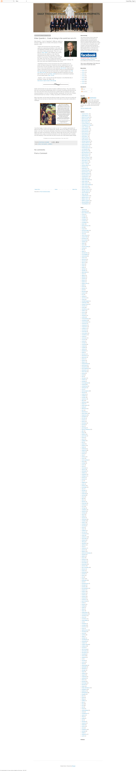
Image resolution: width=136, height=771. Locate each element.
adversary (84, 259)
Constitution (84, 222)
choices (83, 312)
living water (84, 503)
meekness (84, 511)
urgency (83, 715)
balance (83, 280)
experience (84, 399)
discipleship (84, 366)
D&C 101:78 (42, 72)
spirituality (84, 667)
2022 (83, 70)
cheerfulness (84, 309)
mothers (83, 522)
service (83, 655)
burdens (83, 293)
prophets (84, 596)
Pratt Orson (84, 166)
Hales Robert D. (85, 139)
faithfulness (84, 402)
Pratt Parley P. (85, 168)
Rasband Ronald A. (86, 170)
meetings (84, 513)
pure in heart (84, 601)
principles (84, 585)
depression (84, 357)
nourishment (84, 533)
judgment (84, 482)
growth (83, 443)
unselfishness (85, 713)
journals (83, 479)
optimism (84, 545)
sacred (83, 633)
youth (83, 736)
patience (83, 551)
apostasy (84, 269)
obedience (84, 537)
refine (83, 609)
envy (83, 389)
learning (83, 495)
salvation (84, 638)
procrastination (85, 588)
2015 (83, 83)
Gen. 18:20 (44, 52)
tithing (83, 699)
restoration (84, 623)
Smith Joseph (85, 181)
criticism (83, 349)
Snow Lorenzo (85, 186)
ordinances (84, 548)
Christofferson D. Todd (86, 125)
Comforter (84, 220)
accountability (85, 254)
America (83, 209)
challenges (84, 302)
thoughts (83, 694)
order (83, 546)
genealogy (84, 427)
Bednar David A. (85, 118)
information (84, 471)
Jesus (83, 233)
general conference (86, 429)
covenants (84, 344)
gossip (83, 437)
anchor (83, 264)
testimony (84, 691)
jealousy (83, 477)
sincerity (83, 660)
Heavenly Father (85, 230)
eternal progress (85, 391)
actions (83, 257)
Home (56, 189)
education (84, 378)
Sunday (83, 248)
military (83, 516)
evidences (84, 394)
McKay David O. (85, 154)
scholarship (84, 641)
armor (83, 273)
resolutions (84, 618)
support (83, 675)
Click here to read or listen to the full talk (46, 80)
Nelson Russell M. (86, 158)
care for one (84, 297)
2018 (83, 77)
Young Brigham (85, 203)
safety (83, 636)
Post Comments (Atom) (45, 191)
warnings (84, 721)
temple (83, 686)
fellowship (84, 411)
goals (83, 432)
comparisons (84, 325)
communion (84, 323)
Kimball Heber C (85, 146)
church (83, 313)
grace (83, 439)
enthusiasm (84, 387)
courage (83, 342)
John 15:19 (62, 68)
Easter (83, 224)
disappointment (85, 363)
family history (84, 405)
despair (83, 360)
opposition (84, 543)
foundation (84, 416)
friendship (84, 423)
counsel (83, 339)
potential (83, 573)
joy (82, 480)
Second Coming (85, 246)
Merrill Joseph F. (85, 155)
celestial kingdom (85, 301)
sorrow (83, 662)
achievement (84, 256)
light (83, 498)
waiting (83, 718)
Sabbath (83, 241)
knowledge (84, 487)
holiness (83, 456)
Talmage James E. (86, 191)
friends (83, 421)
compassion (84, 326)
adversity (84, 261)
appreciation (84, 272)
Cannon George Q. (86, 123)
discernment (84, 365)
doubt (83, 374)
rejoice (83, 610)
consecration (84, 333)
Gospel (83, 228)
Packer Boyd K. (85, 162)
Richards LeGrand (86, 173)
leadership (84, 493)
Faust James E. (85, 133)
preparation (84, 580)
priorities (83, 586)
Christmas (84, 219)
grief (83, 442)
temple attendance (86, 687)
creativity (84, 347)
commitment (84, 320)
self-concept (84, 649)
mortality (83, 520)
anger (83, 267)
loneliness (84, 504)
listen (83, 500)
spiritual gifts (84, 665)
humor (83, 464)
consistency (84, 334)
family (83, 403)
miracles (83, 517)
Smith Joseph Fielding (86, 184)
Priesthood (84, 238)
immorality (84, 468)
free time (83, 418)
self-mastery (84, 650)
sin (82, 658)
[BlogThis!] (54, 142)
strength (83, 670)
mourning (84, 525)
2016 (83, 81)
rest (82, 622)
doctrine (83, 373)
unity (83, 711)
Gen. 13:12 (51, 75)
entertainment (85, 386)
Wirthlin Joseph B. (85, 200)
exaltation (84, 395)
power (83, 575)
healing (83, 452)
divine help (84, 371)
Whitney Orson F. (85, 197)
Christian (84, 216)
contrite (83, 336)
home (83, 458)
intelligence (84, 476)
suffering (83, 673)
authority (83, 278)
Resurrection (84, 240)
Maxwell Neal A (85, 150)
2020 (83, 74)
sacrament (84, 631)
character (84, 305)
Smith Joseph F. (85, 183)
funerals (83, 424)
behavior (84, 288)
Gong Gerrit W (85, 134)
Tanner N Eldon (85, 192)
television (84, 684)
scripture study (85, 644)
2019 (83, 75)
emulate (83, 381)
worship (83, 731)
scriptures (84, 646)
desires (83, 358)
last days (84, 490)
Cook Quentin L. (85, 128)
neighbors (84, 530)
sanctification (84, 639)
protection (84, 599)
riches (83, 628)
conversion (84, 338)
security (83, 647)
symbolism (84, 678)
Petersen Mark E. (85, 165)
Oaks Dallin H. (85, 160)
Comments (84, 91)
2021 (83, 72)
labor (83, 488)
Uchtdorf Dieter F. (85, 195)
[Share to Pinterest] (58, 142)
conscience (84, 330)
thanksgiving (84, 692)
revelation (84, 625)
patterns (83, 556)
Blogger (73, 766)
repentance (84, 615)
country (83, 341)
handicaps (84, 448)
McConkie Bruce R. (86, 152)
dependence (84, 355)
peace (83, 557)
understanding (85, 710)
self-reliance (84, 652)
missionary (84, 519)
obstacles (84, 540)
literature (84, 501)
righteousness (85, 630)
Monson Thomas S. (86, 157)
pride (83, 581)
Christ (83, 214)
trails (83, 702)
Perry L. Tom (84, 163)
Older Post (74, 189)
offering (83, 541)
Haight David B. (85, 138)
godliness (84, 434)
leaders (83, 492)
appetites (84, 270)
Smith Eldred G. (85, 178)
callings (83, 296)
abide (83, 251)
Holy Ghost (84, 232)
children (83, 310)
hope (83, 461)
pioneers (84, 565)
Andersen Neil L (85, 114)
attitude (83, 275)
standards (84, 668)
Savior (83, 244)
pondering (84, 572)
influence (84, 469)
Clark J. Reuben (85, 126)
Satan (83, 243)
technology (84, 683)
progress (84, 591)
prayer (83, 578)
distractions (84, 370)
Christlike (84, 217)
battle (83, 285)
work (83, 728)
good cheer (84, 435)
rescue (83, 617)
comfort (83, 317)
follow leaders (85, 413)
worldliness (84, 729)
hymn (83, 466)
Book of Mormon (85, 212)
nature (83, 528)
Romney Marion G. (86, 174)
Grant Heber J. (85, 136)
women (83, 726)
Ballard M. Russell (86, 117)
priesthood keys (85, 583)
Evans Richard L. (85, 130)
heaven (83, 453)
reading (83, 606)
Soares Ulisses (85, 187)
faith (83, 400)
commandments (85, 318)
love (83, 506)
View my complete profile (86, 108)
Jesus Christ (84, 235)
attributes (84, 277)
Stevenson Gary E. (86, 189)
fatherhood (84, 408)
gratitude (84, 440)
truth (83, 707)
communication (85, 322)
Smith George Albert (86, 179)
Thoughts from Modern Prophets (88, 59)
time (83, 695)
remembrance (85, 614)
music (83, 527)
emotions (84, 379)
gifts (83, 431)
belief (83, 289)
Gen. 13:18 (52, 73)
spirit (83, 663)
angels (83, 265)
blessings (84, 291)
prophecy (84, 594)
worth (83, 732)
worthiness (84, 734)
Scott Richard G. (85, 176)
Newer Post (37, 189)
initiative (83, 472)
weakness (84, 723)
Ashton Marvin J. (85, 115)
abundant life (84, 252)
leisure (83, 496)
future (83, 426)
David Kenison (93, 97)
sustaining (84, 676)
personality (84, 562)
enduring (84, 384)
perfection (84, 559)
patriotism (84, 554)
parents (83, 549)
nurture (83, 535)
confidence (84, 328)
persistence (84, 561)
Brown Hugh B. (85, 122)
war (82, 719)
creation (83, 346)
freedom (83, 419)
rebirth (83, 607)
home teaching (85, 460)
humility (83, 463)
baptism (83, 281)
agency (83, 262)
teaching (83, 681)
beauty (83, 286)
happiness (84, 450)
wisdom (83, 724)
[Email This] (52, 142)
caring (83, 299)
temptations (84, 689)
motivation (84, 524)
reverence (84, 626)
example (83, 397)
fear (82, 410)
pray (83, 577)
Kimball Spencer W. (86, 147)
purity (83, 602)
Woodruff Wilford (85, 202)
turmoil (83, 708)
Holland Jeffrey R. (85, 142)
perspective (84, 564)
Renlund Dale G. (85, 171)
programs (84, 589)
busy (83, 294)
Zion (83, 249)
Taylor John (84, 194)
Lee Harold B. (85, 149)
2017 (83, 79)
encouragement (85, 382)
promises (84, 593)
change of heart (85, 304)
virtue (83, 716)
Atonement (84, 211)
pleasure (84, 569)
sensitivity (84, 654)
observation (84, 538)
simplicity (84, 657)
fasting (83, 407)
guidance (84, 445)
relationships (84, 612)
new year (84, 532)
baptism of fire (85, 283)
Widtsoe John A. (85, 199)
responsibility (84, 620)
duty (83, 376)
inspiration (84, 474)
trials (83, 703)
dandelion (84, 350)
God (83, 227)
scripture (83, 642)
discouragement (85, 368)
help (83, 455)
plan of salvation (85, 567)
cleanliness (84, 315)
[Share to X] (55, 142)
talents (83, 679)
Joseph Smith (85, 236)
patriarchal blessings (86, 553)
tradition (83, 700)
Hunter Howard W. (86, 144)
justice (83, 484)
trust (83, 705)
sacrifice (83, 634)
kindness (84, 485)
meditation (84, 509)
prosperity (84, 597)
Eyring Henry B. (85, 131)
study (83, 671)
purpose (83, 604)
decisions (84, 354)
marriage (84, 508)
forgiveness (84, 415)
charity (83, 307)
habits (83, 447)
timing (83, 697)
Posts (83, 89)
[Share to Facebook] (57, 142)
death (83, 352)
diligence (84, 362)
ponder (83, 570)
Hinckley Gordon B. (86, 141)
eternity (83, 392)
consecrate (84, 331)
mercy (83, 514)
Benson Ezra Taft (85, 120)
